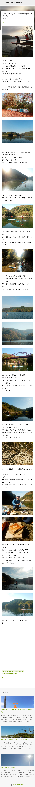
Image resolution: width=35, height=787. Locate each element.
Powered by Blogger (18, 784)
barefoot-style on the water (13, 2)
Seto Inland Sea (19, 671)
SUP (16, 673)
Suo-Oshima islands (8, 673)
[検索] (33, 3)
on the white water (8, 671)
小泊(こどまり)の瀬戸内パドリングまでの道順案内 (14, 739)
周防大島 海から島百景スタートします (11, 767)
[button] (3, 22)
